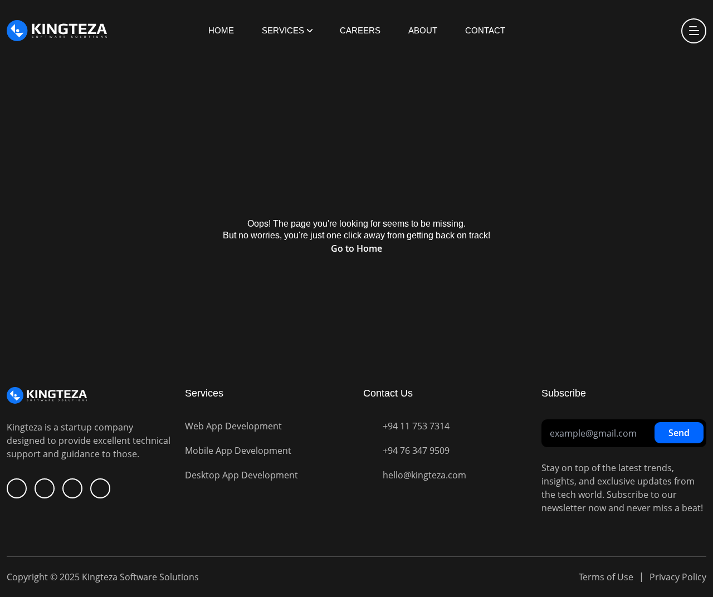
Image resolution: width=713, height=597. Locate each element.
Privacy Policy (677, 577)
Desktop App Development (241, 475)
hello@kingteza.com (424, 475)
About (422, 30)
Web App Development (233, 426)
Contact (485, 30)
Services (283, 30)
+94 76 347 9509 (416, 450)
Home (221, 30)
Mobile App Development (238, 450)
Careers (360, 30)
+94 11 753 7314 (416, 426)
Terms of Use (606, 577)
